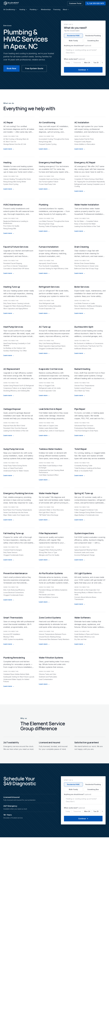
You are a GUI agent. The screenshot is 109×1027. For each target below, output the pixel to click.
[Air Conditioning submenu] (16, 9)
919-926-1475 (96, 3)
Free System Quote (34, 68)
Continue (82, 70)
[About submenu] (68, 9)
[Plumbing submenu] (37, 9)
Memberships (46, 9)
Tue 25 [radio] (95, 62)
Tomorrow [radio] (77, 62)
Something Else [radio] (93, 41)
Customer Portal (75, 3)
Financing (56, 9)
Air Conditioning (9, 9)
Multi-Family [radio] (73, 41)
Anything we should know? (77, 45)
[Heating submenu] (26, 9)
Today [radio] (67, 62)
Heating (22, 9)
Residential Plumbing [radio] (93, 35)
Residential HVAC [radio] (73, 35)
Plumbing (33, 9)
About (65, 9)
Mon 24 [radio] (87, 62)
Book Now (11, 68)
